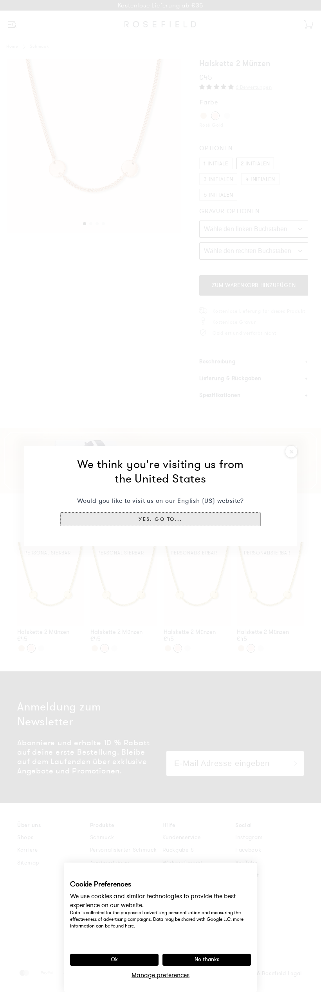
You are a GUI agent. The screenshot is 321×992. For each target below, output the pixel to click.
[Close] (291, 451)
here (129, 926)
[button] (160, 519)
